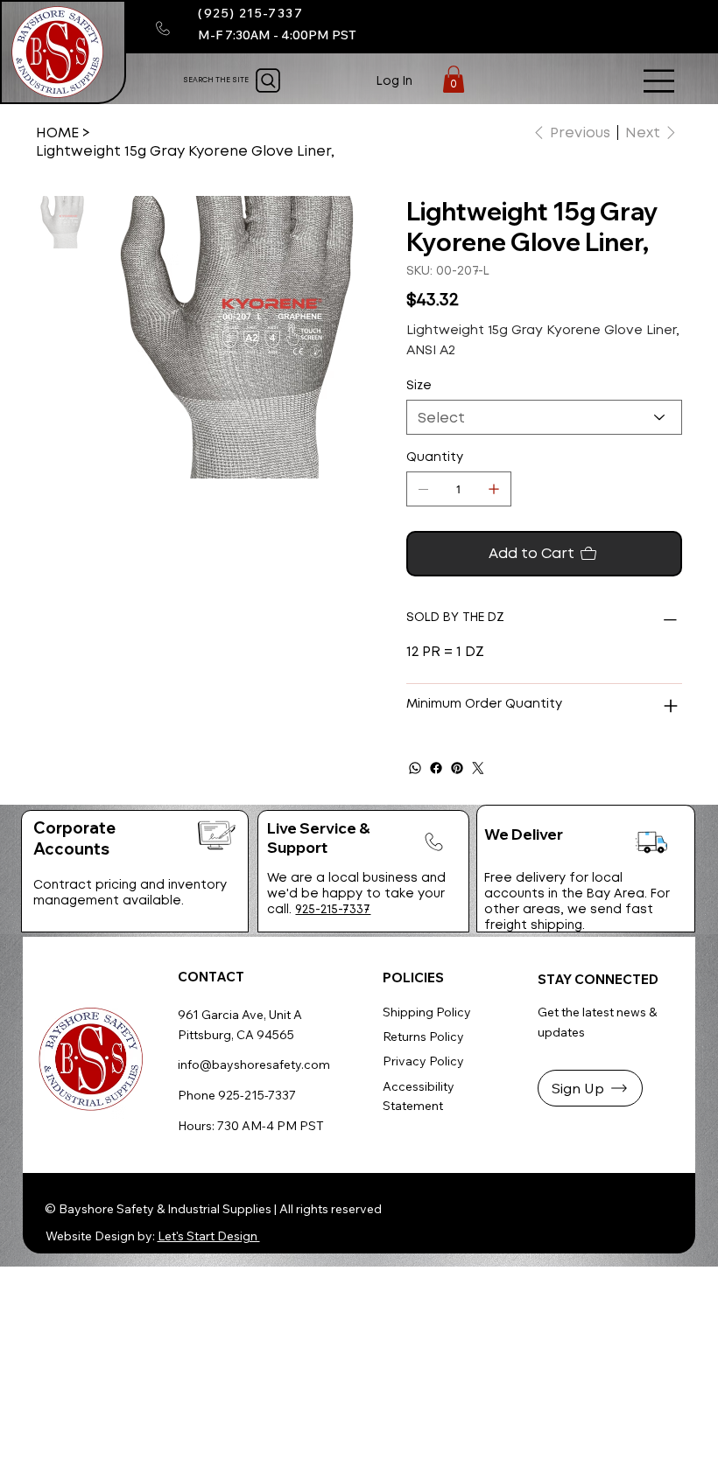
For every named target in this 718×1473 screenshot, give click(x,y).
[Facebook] (436, 768)
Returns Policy (423, 1036)
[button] (453, 79)
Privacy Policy (423, 1061)
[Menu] (660, 81)
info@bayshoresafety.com (254, 1064)
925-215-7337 (332, 909)
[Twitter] (478, 768)
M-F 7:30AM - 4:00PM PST (277, 35)
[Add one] (493, 488)
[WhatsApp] (415, 768)
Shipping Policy (427, 1012)
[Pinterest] (457, 768)
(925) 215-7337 (250, 13)
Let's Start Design (209, 1236)
